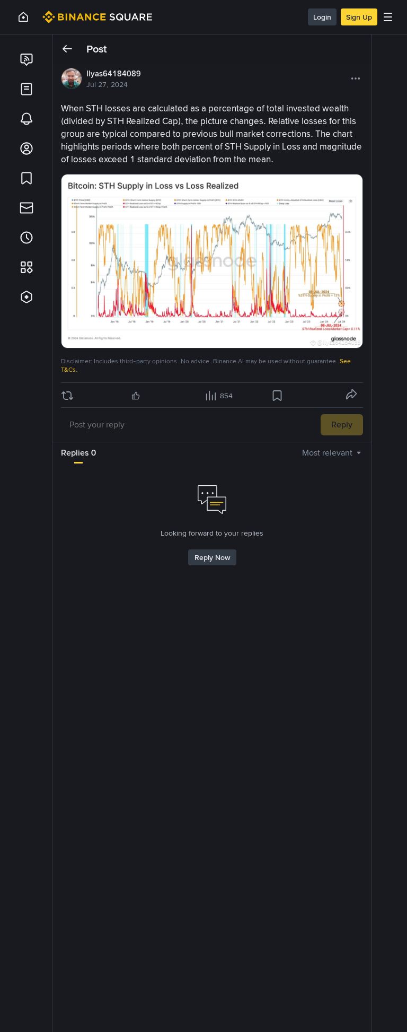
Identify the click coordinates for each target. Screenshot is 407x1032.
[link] (26, 59)
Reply (341, 424)
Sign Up (359, 17)
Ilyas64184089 (113, 73)
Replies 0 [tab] (78, 452)
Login (322, 17)
